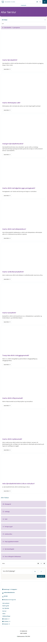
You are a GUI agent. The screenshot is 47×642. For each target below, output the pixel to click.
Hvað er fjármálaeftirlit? (9, 60)
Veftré (3, 613)
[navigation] (44, 2)
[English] (37, 2)
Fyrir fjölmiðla (5, 608)
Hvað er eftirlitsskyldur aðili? (11, 103)
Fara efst (40, 576)
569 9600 (6, 596)
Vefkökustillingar (6, 616)
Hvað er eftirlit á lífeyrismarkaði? (12, 398)
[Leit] (40, 2)
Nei (35, 571)
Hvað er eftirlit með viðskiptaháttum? (14, 229)
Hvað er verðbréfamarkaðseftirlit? (13, 272)
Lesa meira (6, 69)
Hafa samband (5, 603)
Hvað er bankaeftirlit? (9, 313)
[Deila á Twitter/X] (41, 563)
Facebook (6, 624)
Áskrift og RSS (5, 605)
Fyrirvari (4, 611)
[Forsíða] (12, 1)
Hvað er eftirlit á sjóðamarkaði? (12, 439)
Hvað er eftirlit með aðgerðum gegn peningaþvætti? (18, 188)
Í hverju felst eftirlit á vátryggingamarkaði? (15, 355)
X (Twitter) (6, 621)
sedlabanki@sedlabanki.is (9, 592)
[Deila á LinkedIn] (44, 563)
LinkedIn (6, 619)
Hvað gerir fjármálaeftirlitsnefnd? (12, 144)
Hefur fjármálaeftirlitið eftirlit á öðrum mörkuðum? (18, 483)
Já (41, 571)
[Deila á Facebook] (38, 563)
